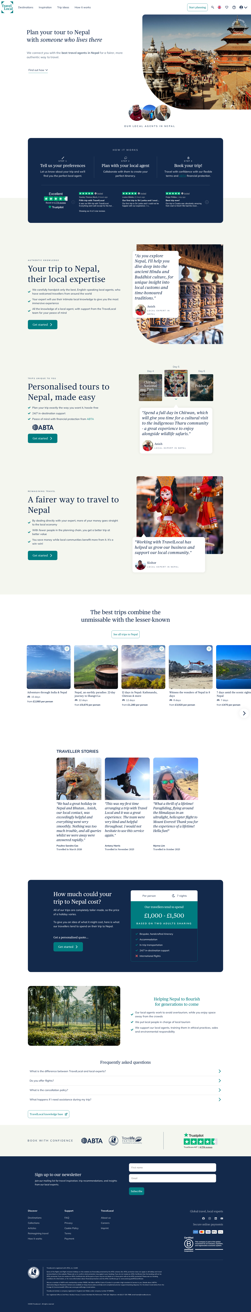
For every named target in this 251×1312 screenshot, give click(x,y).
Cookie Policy (71, 1228)
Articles (32, 1228)
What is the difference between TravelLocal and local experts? (68, 1071)
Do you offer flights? (42, 1080)
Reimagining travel (38, 1233)
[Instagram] (209, 1218)
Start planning (197, 7)
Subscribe (136, 1191)
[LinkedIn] (215, 1218)
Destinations (35, 1217)
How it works (83, 7)
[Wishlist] (227, 7)
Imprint (105, 1228)
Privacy (68, 1222)
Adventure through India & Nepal (47, 692)
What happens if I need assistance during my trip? (60, 1099)
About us (106, 1217)
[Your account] (243, 7)
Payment (69, 1238)
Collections (34, 1222)
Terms (67, 1233)
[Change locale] (219, 7)
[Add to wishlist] (66, 648)
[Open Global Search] (212, 7)
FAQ (66, 1217)
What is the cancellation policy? (49, 1090)
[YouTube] (221, 1218)
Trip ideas (63, 7)
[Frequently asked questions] (234, 7)
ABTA (182, 175)
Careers (105, 1222)
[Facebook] (203, 1218)
